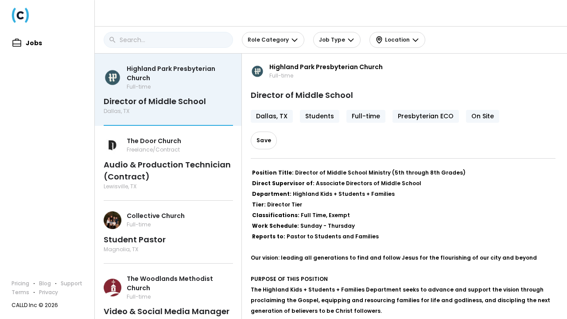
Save (263, 140)
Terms (20, 292)
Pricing (20, 283)
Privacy (48, 292)
